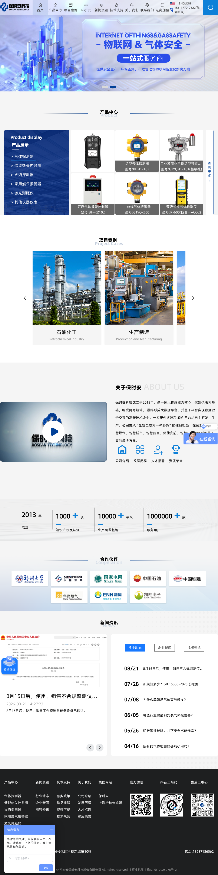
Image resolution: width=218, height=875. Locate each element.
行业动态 (135, 647)
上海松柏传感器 (110, 802)
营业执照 (138, 870)
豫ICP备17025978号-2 (162, 870)
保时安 (104, 796)
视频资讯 (194, 647)
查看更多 (209, 170)
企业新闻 (164, 647)
